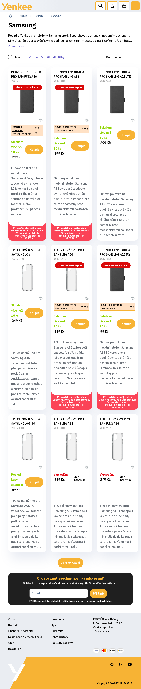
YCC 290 (16, 81)
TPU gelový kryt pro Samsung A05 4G (26, 421)
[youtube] (130, 664)
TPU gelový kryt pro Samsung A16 (115, 421)
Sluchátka (57, 631)
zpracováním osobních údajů (98, 601)
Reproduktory (59, 637)
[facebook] (112, 664)
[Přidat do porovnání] (41, 120)
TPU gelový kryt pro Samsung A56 (69, 252)
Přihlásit (98, 593)
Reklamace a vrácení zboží (25, 637)
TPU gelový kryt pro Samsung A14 (69, 421)
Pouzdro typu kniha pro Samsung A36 (69, 74)
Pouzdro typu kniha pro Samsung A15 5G (115, 252)
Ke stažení (15, 649)
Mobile (23, 16)
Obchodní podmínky (20, 631)
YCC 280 (59, 81)
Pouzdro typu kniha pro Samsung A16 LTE (115, 74)
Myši (53, 625)
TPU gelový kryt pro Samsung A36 (26, 252)
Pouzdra (39, 16)
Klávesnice (57, 619)
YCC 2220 (17, 259)
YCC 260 (105, 81)
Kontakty (14, 625)
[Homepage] (16, 7)
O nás (12, 619)
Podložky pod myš (62, 643)
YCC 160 (105, 259)
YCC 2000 (60, 428)
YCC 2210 (60, 259)
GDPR (11, 643)
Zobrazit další (70, 563)
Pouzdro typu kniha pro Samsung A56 (26, 74)
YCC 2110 (17, 428)
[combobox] (119, 57)
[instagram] (121, 664)
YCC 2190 (106, 428)
